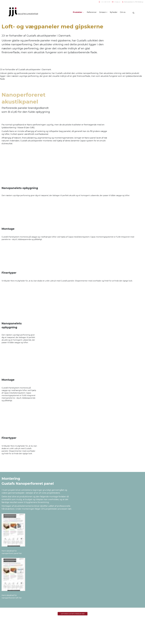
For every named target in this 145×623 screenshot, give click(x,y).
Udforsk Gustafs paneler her (72, 614)
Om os (122, 12)
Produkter (77, 12)
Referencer (92, 12)
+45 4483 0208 (105, 2)
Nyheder (113, 12)
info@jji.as (117, 2)
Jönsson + (103, 12)
